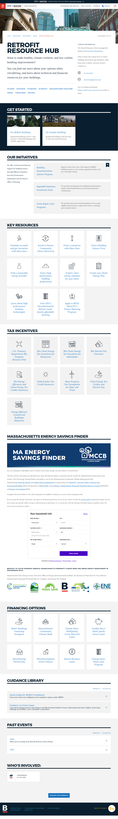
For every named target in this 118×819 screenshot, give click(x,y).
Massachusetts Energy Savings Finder (61, 88)
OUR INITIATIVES (20, 88)
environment (27, 36)
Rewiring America (24, 482)
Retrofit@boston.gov (92, 80)
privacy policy (86, 499)
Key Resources (31, 88)
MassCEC (72, 482)
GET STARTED (10, 88)
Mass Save (43, 486)
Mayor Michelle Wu (30, 6)
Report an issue (100, 808)
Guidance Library (20, 92)
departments (17, 36)
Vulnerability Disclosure (34, 808)
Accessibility (16, 810)
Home (9, 36)
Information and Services (69, 6)
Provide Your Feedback (59, 795)
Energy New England (17, 489)
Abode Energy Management (44, 482)
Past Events (31, 92)
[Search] (114, 6)
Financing (10, 92)
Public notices (86, 6)
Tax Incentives (43, 88)
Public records (54, 808)
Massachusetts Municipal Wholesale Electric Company (80, 486)
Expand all (96, 688)
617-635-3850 (88, 73)
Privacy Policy (16, 808)
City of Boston (54, 486)
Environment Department (93, 51)
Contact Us (28, 810)
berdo (35, 36)
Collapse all (106, 688)
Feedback (96, 6)
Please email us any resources (88, 90)
